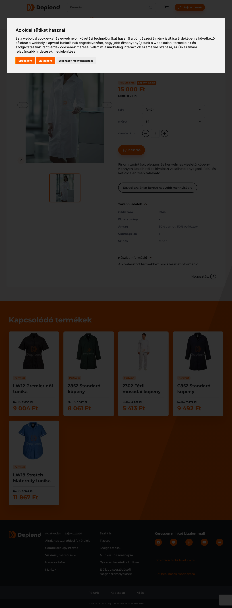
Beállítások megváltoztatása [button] (76, 60)
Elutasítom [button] (45, 60)
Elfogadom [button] (25, 60)
